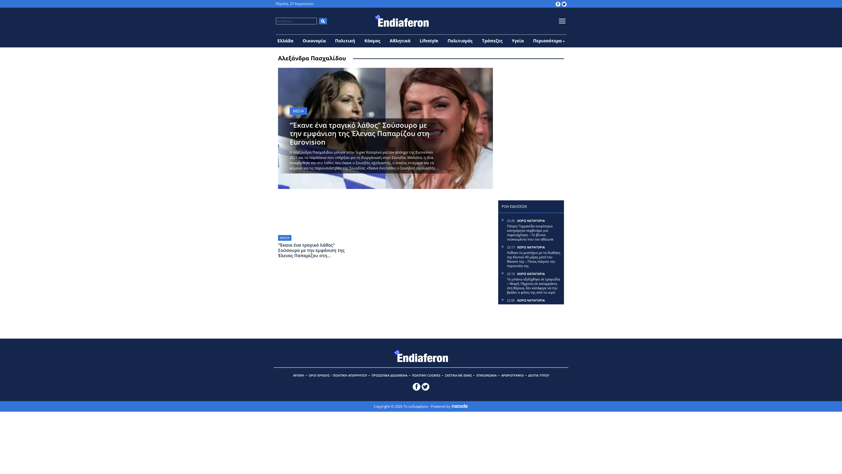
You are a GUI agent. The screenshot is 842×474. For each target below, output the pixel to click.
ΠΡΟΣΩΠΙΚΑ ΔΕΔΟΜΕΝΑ (389, 375)
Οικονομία (314, 41)
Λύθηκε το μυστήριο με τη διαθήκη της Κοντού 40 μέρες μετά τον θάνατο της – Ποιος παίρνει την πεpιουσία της (533, 259)
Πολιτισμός (460, 41)
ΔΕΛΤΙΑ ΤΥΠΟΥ (538, 375)
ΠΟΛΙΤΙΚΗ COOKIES (426, 375)
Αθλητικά (400, 41)
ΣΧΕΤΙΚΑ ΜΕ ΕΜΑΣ (458, 375)
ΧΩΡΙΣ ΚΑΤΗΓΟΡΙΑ (531, 221)
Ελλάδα (285, 41)
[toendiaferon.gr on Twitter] (564, 3)
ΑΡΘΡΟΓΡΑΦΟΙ (512, 375)
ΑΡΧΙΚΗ (298, 375)
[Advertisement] (531, 95)
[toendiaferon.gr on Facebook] (558, 3)
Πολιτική (345, 41)
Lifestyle (429, 41)
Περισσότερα (547, 41)
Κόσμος (372, 41)
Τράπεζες (492, 41)
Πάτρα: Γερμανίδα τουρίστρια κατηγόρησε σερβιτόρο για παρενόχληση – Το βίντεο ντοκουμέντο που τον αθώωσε (530, 232)
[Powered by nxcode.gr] (459, 406)
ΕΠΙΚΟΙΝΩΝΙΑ (486, 375)
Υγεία (518, 41)
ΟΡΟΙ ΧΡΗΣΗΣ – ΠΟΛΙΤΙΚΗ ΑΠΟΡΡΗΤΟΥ (338, 375)
